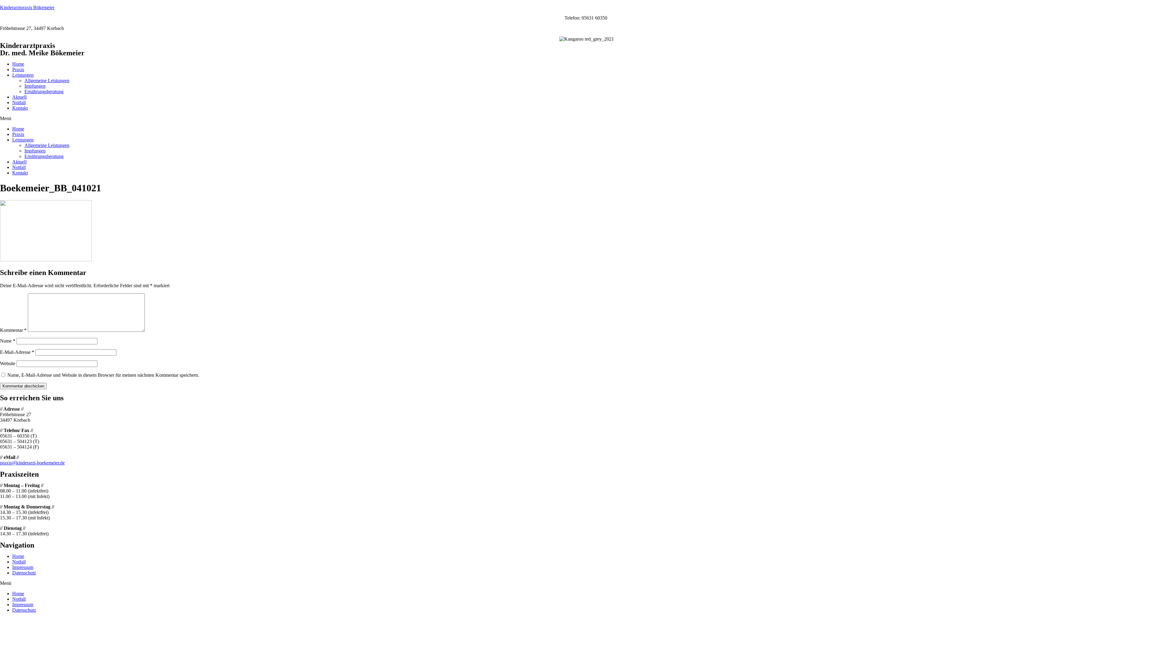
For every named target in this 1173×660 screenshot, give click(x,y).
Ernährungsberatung (44, 91)
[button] (586, 118)
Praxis (18, 69)
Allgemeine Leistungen (46, 80)
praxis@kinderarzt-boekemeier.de (32, 462)
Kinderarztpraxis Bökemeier (27, 7)
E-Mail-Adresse (17, 352)
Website (7, 363)
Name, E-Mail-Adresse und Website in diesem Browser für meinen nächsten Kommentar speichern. (103, 375)
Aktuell (19, 97)
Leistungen (23, 75)
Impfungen (35, 86)
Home (18, 64)
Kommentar (13, 330)
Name (7, 340)
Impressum (22, 567)
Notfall (19, 102)
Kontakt (20, 108)
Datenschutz (24, 572)
